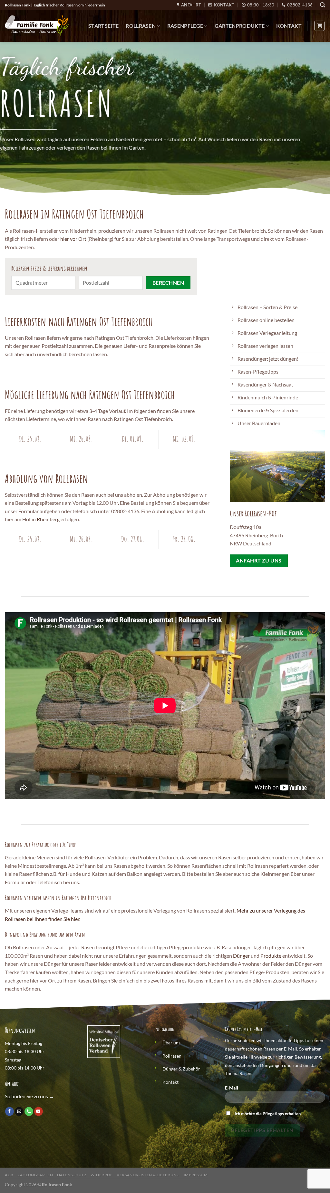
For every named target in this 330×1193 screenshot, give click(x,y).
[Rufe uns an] (28, 1111)
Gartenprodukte (240, 26)
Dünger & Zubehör (181, 1068)
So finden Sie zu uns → (29, 1096)
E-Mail (231, 1087)
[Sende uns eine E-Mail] (19, 1111)
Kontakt (289, 26)
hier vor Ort (73, 239)
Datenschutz (72, 1174)
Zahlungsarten (35, 1174)
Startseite (103, 26)
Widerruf (102, 1174)
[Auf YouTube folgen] (38, 1111)
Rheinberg (48, 519)
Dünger (241, 956)
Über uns (171, 1042)
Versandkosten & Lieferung (148, 1174)
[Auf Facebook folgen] (9, 1111)
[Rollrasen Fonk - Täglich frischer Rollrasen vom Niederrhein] (37, 26)
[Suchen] (322, 5)
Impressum (196, 1174)
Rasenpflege (185, 26)
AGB (9, 1174)
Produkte (270, 956)
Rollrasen (141, 26)
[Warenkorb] (319, 26)
